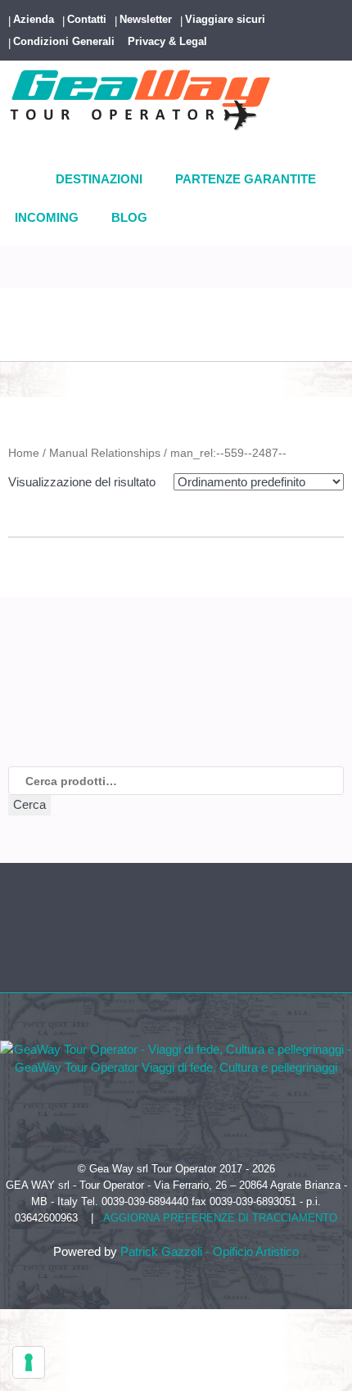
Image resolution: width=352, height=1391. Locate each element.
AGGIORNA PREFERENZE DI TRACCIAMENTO (220, 1218)
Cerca (29, 804)
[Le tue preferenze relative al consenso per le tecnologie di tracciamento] (28, 1362)
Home (23, 452)
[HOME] (27, 180)
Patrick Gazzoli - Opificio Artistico (209, 1251)
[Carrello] (14, 344)
